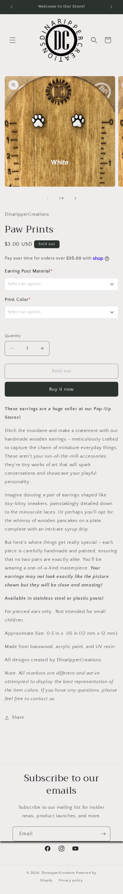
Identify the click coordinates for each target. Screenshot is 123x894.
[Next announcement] (111, 7)
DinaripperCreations (58, 873)
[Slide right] (75, 198)
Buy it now (61, 389)
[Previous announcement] (12, 7)
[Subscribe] (103, 833)
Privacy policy (71, 880)
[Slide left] (48, 198)
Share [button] (18, 717)
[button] (13, 40)
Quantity (13, 335)
